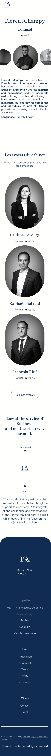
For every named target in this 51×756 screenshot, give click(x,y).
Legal (25, 711)
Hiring (25, 675)
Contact (24, 705)
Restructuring (24, 614)
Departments (25, 662)
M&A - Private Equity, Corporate (25, 607)
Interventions (25, 682)
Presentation (25, 656)
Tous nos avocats (25, 394)
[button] (46, 5)
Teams (24, 669)
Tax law (25, 620)
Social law (24, 626)
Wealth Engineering (25, 633)
